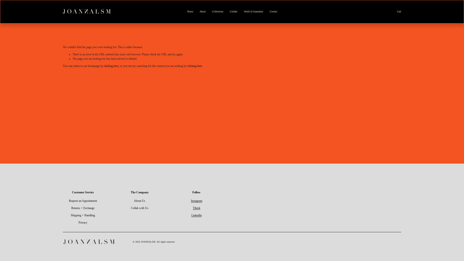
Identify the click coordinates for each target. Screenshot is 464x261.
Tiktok (196, 208)
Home (190, 11)
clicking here (111, 66)
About (203, 11)
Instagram (196, 201)
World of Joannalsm (253, 11)
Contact (273, 11)
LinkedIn (196, 215)
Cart (399, 11)
